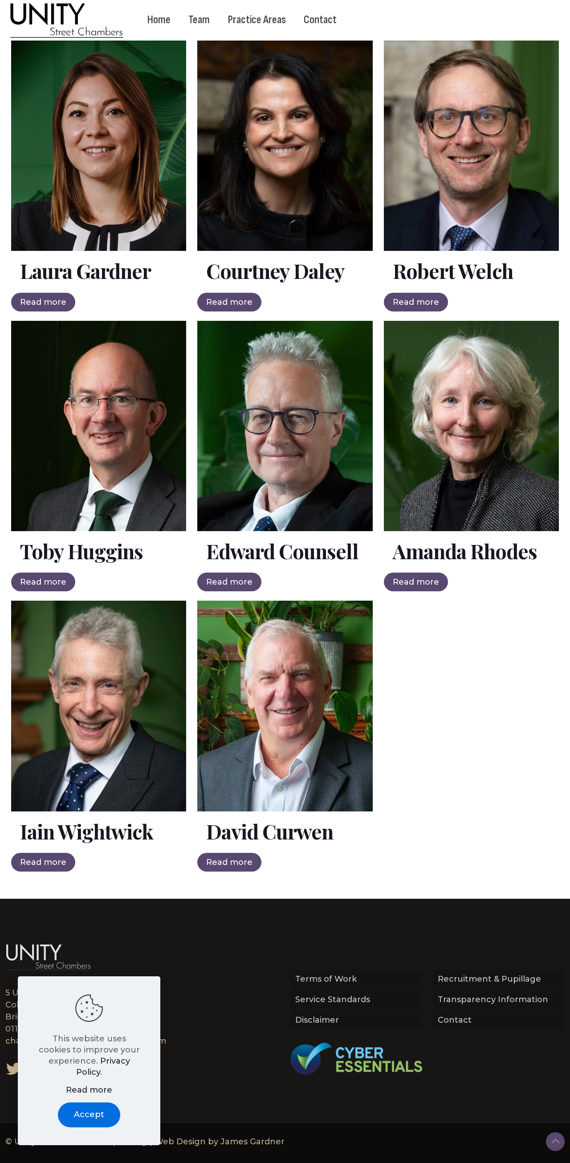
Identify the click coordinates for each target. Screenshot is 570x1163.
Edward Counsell (282, 550)
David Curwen (269, 831)
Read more (43, 302)
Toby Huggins (81, 550)
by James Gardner (246, 1142)
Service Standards (332, 999)
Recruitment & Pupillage (489, 979)
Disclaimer (317, 1020)
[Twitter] (13, 1068)
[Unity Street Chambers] (67, 20)
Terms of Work (326, 979)
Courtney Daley (275, 270)
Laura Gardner (85, 270)
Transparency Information (493, 999)
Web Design (180, 1142)
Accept (89, 1114)
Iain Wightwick (86, 831)
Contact (455, 1020)
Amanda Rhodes (465, 550)
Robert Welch (453, 270)
